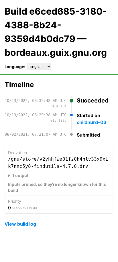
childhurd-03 (92, 122)
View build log (20, 224)
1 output (20, 175)
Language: (15, 66)
